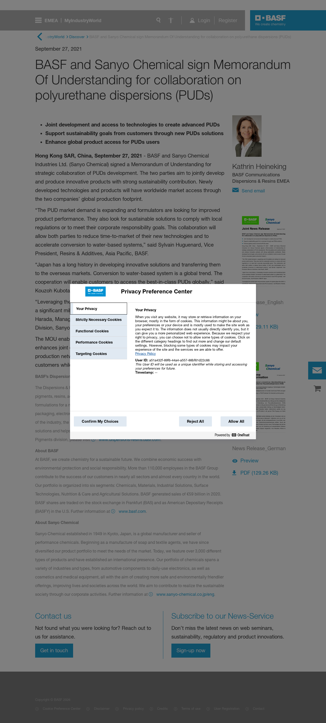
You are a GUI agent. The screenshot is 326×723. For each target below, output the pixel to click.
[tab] (99, 308)
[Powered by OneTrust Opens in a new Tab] (234, 436)
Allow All (236, 421)
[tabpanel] (193, 344)
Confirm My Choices (100, 421)
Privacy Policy (145, 353)
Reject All (195, 421)
